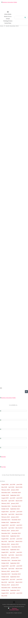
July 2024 (12, 511)
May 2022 (4, 541)
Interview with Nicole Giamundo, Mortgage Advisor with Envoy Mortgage (14, 160)
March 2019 (19, 582)
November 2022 (16, 533)
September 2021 (15, 549)
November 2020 (16, 560)
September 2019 (15, 576)
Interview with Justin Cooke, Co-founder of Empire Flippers (14, 178)
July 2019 (12, 579)
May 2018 (4, 595)
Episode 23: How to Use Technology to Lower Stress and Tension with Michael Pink (14, 197)
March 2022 (19, 541)
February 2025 (5, 503)
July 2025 (12, 498)
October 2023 (5, 522)
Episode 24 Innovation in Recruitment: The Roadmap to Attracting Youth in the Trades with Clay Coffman (14, 63)
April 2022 (11, 541)
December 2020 (5, 560)
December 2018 (5, 587)
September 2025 (15, 495)
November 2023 (16, 519)
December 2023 (5, 519)
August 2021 (5, 552)
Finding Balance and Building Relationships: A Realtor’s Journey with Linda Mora (14, 260)
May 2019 (4, 582)
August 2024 (5, 511)
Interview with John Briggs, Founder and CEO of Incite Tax (14, 124)
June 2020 (19, 566)
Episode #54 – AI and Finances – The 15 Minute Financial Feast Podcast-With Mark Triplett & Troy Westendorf (14, 217)
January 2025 (15, 503)
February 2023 (5, 530)
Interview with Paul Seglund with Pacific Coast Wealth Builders (14, 336)
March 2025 (19, 500)
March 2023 (19, 528)
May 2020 (4, 568)
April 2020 (11, 568)
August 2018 (5, 593)
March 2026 (19, 487)
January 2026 (15, 490)
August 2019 (5, 579)
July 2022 (12, 538)
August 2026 (5, 484)
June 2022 (19, 538)
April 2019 (11, 582)
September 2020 (15, 563)
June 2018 (19, 593)
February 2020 (5, 571)
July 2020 (12, 566)
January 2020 (15, 571)
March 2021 (19, 555)
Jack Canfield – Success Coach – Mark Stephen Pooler (14, 141)
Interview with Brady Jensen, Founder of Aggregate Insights (14, 278)
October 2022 (5, 536)
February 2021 (5, 557)
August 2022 (5, 538)
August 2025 (5, 498)
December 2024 (5, 506)
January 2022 (15, 544)
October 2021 (5, 549)
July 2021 (12, 552)
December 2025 (5, 492)
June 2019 (19, 579)
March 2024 (19, 514)
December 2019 (5, 574)
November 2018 (16, 587)
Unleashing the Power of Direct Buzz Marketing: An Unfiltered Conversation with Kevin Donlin (14, 316)
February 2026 (5, 490)
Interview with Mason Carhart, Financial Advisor (14, 83)
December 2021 (5, 547)
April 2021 (11, 555)
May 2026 (4, 487)
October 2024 (5, 509)
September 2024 (15, 509)
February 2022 (5, 544)
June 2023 (19, 525)
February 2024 (5, 517)
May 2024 (4, 514)
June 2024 (19, 511)
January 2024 (15, 517)
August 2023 (5, 525)
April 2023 (11, 528)
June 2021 (19, 552)
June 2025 (19, 498)
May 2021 (4, 555)
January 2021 (15, 557)
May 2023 (4, 528)
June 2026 (19, 484)
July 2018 (12, 593)
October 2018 (5, 590)
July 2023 (12, 525)
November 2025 (16, 492)
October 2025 (5, 495)
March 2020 (19, 568)
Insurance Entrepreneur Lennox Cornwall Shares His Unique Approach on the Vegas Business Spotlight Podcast (14, 376)
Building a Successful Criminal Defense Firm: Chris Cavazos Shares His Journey (14, 297)
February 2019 (5, 585)
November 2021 (16, 547)
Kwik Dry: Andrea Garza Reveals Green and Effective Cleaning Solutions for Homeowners (14, 239)
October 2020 (5, 563)
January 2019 (15, 585)
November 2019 (16, 574)
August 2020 (5, 566)
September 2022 (15, 536)
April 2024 (11, 514)
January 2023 (15, 530)
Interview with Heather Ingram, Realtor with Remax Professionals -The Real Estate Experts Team (14, 41)
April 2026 (11, 487)
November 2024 (16, 506)
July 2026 (12, 484)
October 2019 (5, 576)
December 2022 (5, 533)
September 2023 (15, 522)
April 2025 (11, 500)
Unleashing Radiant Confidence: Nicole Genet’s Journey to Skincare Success (14, 356)
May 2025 (4, 500)
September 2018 (15, 590)
